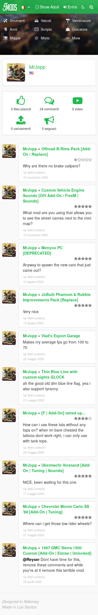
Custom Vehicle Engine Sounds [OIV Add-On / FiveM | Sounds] (53, 195)
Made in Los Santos (19, 607)
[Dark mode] (83, 7)
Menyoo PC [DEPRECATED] (43, 250)
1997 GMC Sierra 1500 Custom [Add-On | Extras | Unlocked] (57, 550)
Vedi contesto (36, 172)
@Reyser (31, 559)
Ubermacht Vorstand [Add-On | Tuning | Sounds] (57, 467)
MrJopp (37, 66)
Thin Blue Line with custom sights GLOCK (50, 374)
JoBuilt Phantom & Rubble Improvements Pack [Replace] (57, 297)
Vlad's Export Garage (60, 335)
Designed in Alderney (20, 601)
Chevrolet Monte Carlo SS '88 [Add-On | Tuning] (56, 509)
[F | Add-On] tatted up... (63, 413)
